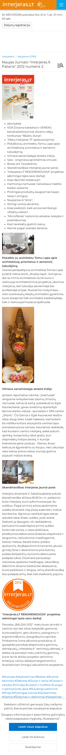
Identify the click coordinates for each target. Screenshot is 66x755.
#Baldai (40, 676)
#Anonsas (8, 676)
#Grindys (19, 685)
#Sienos (7, 696)
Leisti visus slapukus (33, 726)
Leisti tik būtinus (33, 737)
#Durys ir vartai (38, 680)
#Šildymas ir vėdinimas (29, 696)
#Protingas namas (24, 692)
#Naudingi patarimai (43, 689)
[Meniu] (61, 4)
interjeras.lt (8, 56)
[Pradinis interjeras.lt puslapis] (28, 4)
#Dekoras (20, 680)
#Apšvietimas (25, 676)
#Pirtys (6, 692)
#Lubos (23, 689)
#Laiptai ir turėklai (38, 685)
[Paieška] (59, 66)
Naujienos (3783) (27, 56)
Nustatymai (33, 747)
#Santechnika (47, 692)
